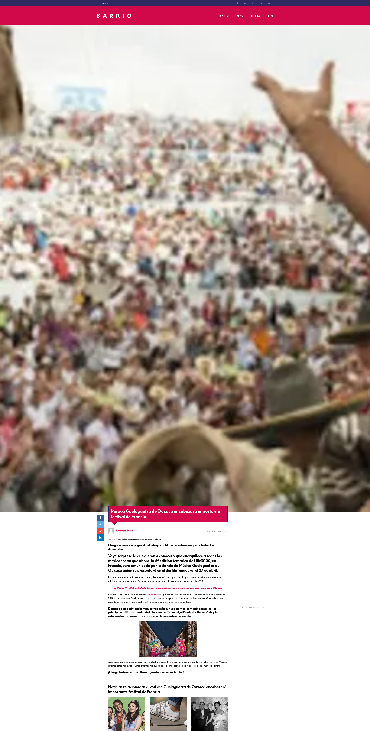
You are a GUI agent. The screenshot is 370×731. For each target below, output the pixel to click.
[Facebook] (237, 3)
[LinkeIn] (100, 537)
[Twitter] (245, 3)
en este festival (155, 594)
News (114, 539)
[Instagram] (261, 3)
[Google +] (253, 3)
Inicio (109, 539)
